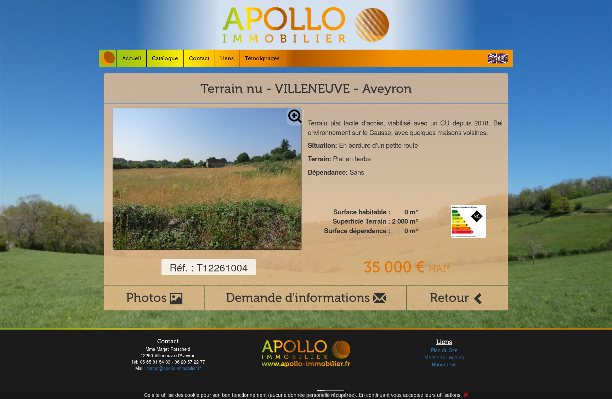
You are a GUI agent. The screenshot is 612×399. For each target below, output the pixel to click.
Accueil (131, 58)
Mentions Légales (444, 357)
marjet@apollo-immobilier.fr (173, 368)
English (498, 58)
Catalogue (165, 58)
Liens (227, 58)
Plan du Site (444, 350)
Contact (199, 58)
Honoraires (444, 364)
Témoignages (262, 58)
